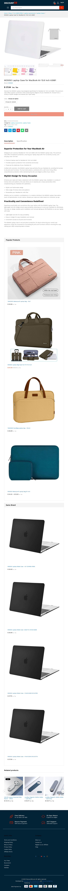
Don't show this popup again (20, 455)
